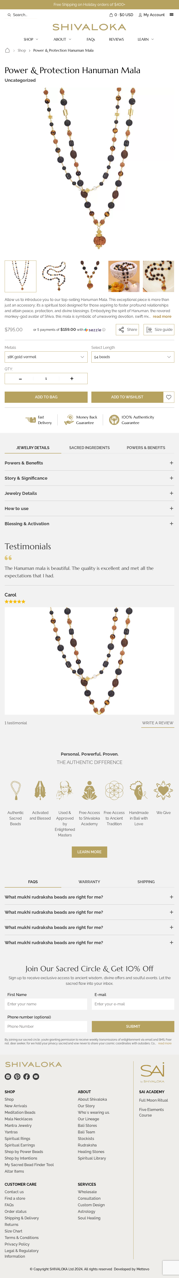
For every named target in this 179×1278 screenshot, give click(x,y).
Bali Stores (87, 1125)
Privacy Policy (17, 1244)
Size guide (163, 329)
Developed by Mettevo (131, 1269)
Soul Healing (89, 1218)
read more (162, 316)
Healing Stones (91, 1151)
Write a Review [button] (157, 723)
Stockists (86, 1138)
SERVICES (87, 1184)
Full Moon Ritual (153, 1100)
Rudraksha (87, 1145)
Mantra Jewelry (18, 1125)
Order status (16, 1211)
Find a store (15, 1198)
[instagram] (8, 1076)
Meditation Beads (20, 1112)
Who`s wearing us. (94, 1112)
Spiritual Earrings (20, 1145)
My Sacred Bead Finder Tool (29, 1165)
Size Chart (13, 1231)
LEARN (143, 39)
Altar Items (14, 1171)
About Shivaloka (92, 1099)
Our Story (86, 1106)
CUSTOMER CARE (21, 1184)
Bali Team (86, 1132)
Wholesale (87, 1192)
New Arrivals (16, 1106)
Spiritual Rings (17, 1138)
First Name (17, 994)
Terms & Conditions (22, 1237)
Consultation (89, 1198)
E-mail (100, 994)
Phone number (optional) (29, 1017)
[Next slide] (167, 173)
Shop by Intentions (21, 1158)
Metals (10, 347)
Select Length (103, 347)
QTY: (9, 369)
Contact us (14, 1192)
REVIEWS (116, 39)
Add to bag (46, 397)
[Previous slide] (12, 173)
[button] (69, 329)
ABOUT (60, 39)
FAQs (91, 39)
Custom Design (91, 1205)
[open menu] (171, 15)
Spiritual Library (92, 1158)
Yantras (11, 1132)
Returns (11, 1224)
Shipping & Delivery (22, 1218)
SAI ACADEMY (152, 1092)
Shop (22, 50)
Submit (133, 1026)
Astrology (86, 1211)
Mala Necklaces (19, 1119)
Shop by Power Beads (24, 1151)
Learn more (89, 852)
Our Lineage (88, 1119)
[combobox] (46, 357)
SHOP (28, 39)
